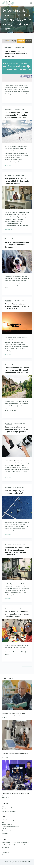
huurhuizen (5, 833)
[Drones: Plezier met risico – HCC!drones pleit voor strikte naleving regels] (17, 323)
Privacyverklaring (7, 807)
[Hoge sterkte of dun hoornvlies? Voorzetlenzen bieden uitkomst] (17, 735)
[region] (17, 19)
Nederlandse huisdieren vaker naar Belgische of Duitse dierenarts (17, 244)
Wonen (8, 239)
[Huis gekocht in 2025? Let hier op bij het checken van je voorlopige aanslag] (17, 197)
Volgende (26, 668)
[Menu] (31, 3)
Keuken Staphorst (7, 824)
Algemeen (8, 47)
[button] (17, 19)
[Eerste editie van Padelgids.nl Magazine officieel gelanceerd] (17, 775)
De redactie (5, 852)
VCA (3, 822)
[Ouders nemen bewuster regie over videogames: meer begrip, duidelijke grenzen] (17, 446)
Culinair (8, 608)
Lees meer (9, 100)
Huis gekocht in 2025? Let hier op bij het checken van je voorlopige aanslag (17, 181)
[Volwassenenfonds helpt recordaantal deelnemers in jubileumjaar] (17, 70)
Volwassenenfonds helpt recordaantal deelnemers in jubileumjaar (16, 53)
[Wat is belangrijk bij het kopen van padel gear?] (17, 507)
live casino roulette (7, 831)
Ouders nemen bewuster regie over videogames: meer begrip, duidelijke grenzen (17, 429)
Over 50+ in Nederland (9, 811)
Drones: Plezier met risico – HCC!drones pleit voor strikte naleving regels (17, 306)
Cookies (4, 809)
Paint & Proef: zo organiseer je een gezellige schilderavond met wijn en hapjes (17, 613)
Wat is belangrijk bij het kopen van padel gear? (14, 491)
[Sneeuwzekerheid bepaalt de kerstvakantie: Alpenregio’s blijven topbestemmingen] (17, 131)
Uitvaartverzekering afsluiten (10, 820)
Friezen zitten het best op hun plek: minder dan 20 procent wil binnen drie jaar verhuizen (17, 369)
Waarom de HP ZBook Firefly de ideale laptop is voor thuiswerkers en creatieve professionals (17, 551)
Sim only (4, 828)
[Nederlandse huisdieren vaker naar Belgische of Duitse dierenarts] (17, 261)
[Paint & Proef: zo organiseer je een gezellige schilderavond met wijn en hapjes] (17, 630)
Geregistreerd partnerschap (10, 826)
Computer (9, 423)
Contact (4, 855)
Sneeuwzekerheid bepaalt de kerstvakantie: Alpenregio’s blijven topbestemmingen (16, 115)
